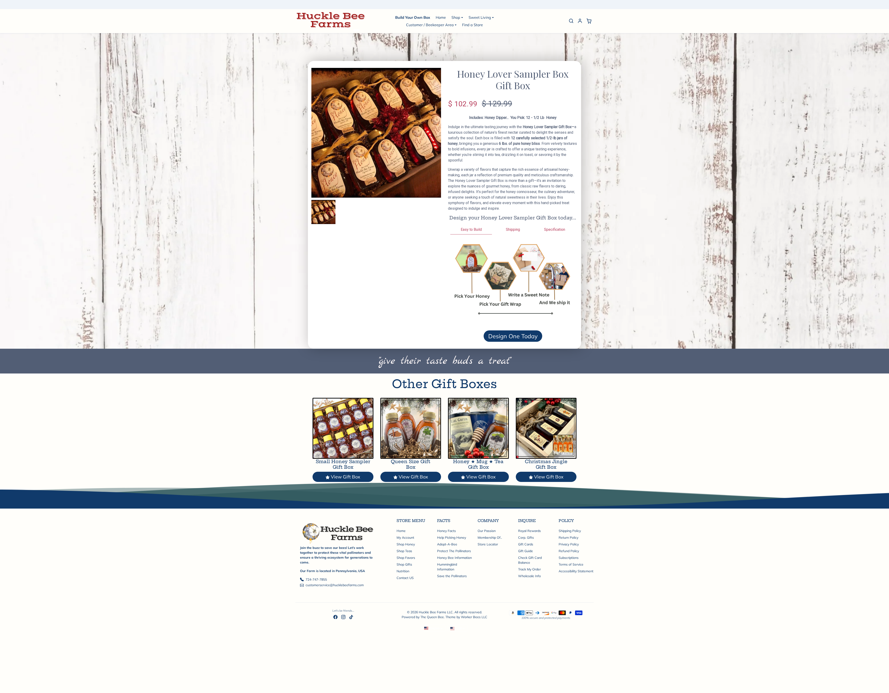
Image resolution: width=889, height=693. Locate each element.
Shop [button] (455, 17)
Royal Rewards (529, 531)
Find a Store (472, 24)
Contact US (405, 578)
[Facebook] (335, 616)
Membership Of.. (490, 537)
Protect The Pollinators (454, 551)
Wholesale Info (529, 576)
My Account (405, 537)
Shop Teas (404, 551)
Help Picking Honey (451, 537)
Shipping (513, 229)
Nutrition (403, 571)
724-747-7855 (316, 579)
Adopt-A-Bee (447, 544)
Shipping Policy (570, 531)
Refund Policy (569, 551)
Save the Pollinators (452, 576)
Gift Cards (525, 544)
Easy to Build (471, 229)
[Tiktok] (351, 616)
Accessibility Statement (576, 571)
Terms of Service (571, 564)
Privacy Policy (569, 544)
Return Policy (568, 537)
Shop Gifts (404, 564)
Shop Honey (406, 544)
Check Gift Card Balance (530, 560)
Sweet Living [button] (480, 17)
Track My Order (529, 569)
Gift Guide (525, 551)
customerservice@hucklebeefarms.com (335, 585)
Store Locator (488, 544)
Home (441, 17)
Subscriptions (569, 558)
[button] (571, 20)
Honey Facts (446, 531)
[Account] (580, 20)
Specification (554, 229)
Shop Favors (406, 558)
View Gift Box (345, 477)
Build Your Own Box (412, 17)
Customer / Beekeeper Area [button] (430, 24)
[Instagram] (343, 616)
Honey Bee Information (454, 558)
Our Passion (487, 531)
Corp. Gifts (526, 537)
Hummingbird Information (447, 566)
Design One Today (513, 336)
